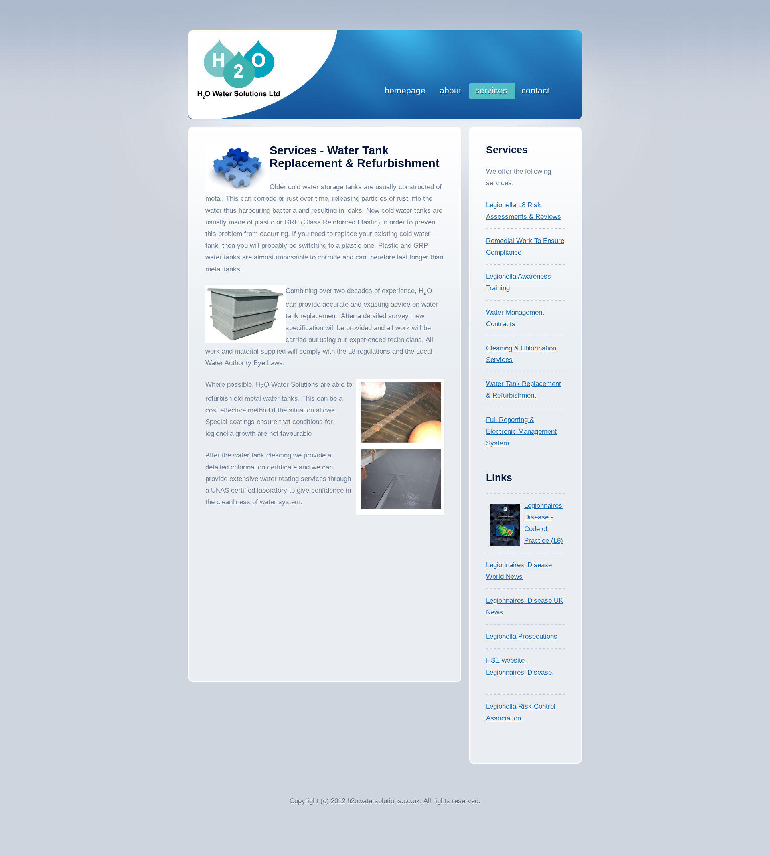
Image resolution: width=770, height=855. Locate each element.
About (450, 90)
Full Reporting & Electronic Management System (521, 431)
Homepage (405, 90)
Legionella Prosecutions (521, 636)
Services (491, 90)
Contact (535, 90)
